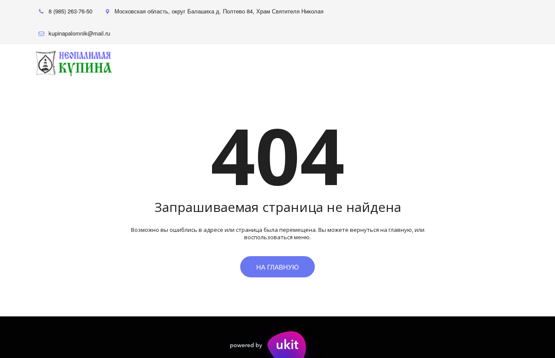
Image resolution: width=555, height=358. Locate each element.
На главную (277, 266)
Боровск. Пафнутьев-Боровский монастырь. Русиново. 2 (398, 63)
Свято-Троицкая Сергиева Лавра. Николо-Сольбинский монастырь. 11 (185, 63)
